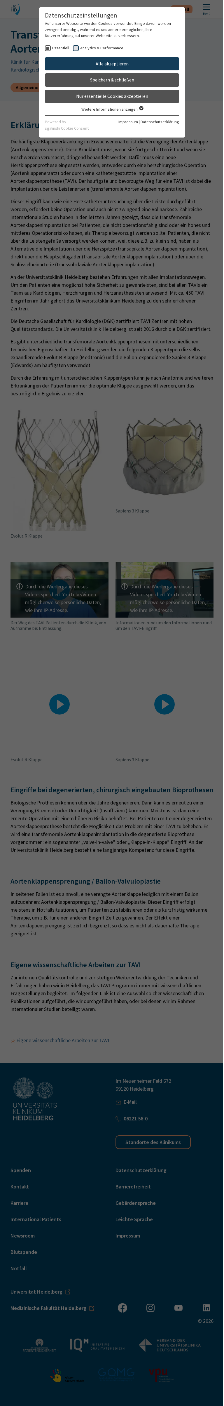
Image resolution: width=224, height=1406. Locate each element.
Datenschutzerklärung (160, 121)
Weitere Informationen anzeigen (110, 109)
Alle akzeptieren (112, 64)
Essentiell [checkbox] (60, 48)
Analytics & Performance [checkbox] (101, 48)
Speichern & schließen (112, 80)
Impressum (128, 121)
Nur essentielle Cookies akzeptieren (112, 96)
